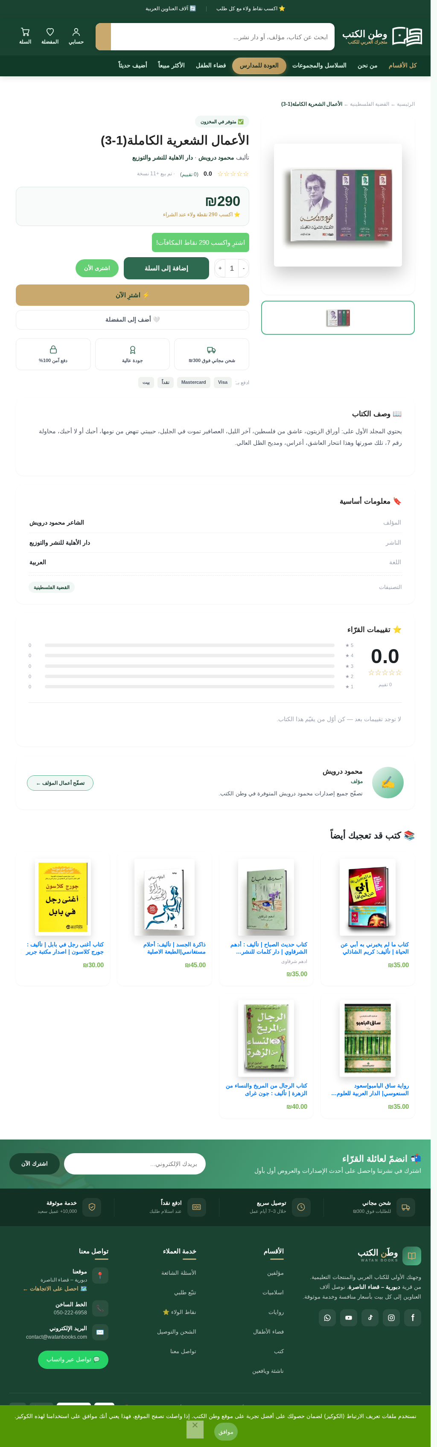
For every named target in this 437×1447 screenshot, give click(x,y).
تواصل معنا (183, 1351)
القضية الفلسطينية (369, 104)
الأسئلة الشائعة (178, 1273)
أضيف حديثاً (133, 65)
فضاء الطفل (211, 65)
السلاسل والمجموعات (319, 65)
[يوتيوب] (348, 1317)
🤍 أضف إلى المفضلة (132, 319)
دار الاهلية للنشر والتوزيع (162, 157)
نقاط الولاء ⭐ (179, 1312)
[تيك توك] (370, 1317)
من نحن (368, 65)
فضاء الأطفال (268, 1331)
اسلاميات (273, 1292)
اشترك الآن (34, 1163)
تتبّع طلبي (185, 1292)
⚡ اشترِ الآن (133, 295)
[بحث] (103, 36)
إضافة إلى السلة (166, 268)
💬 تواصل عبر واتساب (73, 1359)
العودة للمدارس (259, 65)
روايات (276, 1312)
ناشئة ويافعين (268, 1371)
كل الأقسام (403, 65)
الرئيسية (406, 104)
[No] (195, 1429)
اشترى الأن (97, 268)
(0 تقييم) (189, 174)
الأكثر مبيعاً (171, 65)
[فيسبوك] (412, 1317)
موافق (225, 1431)
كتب (279, 1351)
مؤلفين (275, 1273)
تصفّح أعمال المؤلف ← (60, 783)
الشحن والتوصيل (176, 1331)
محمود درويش (216, 157)
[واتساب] (327, 1317)
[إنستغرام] (391, 1317)
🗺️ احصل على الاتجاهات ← (55, 1288)
